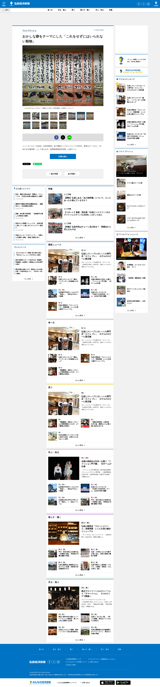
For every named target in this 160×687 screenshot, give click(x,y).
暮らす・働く (85, 10)
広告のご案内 (71, 665)
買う (73, 10)
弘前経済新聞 (20, 4)
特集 (110, 10)
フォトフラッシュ (29, 30)
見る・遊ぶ (62, 10)
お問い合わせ (94, 662)
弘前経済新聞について (74, 659)
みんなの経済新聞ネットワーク (40, 682)
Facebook (139, 4)
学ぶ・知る (100, 10)
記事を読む (63, 156)
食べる (50, 10)
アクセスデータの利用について (77, 662)
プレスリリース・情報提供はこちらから (102, 659)
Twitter (143, 4)
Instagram (148, 4)
